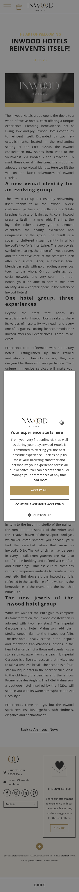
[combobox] (61, 422)
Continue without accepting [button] (39, 504)
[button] (39, 515)
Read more (40, 480)
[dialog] (39, 446)
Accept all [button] (39, 490)
